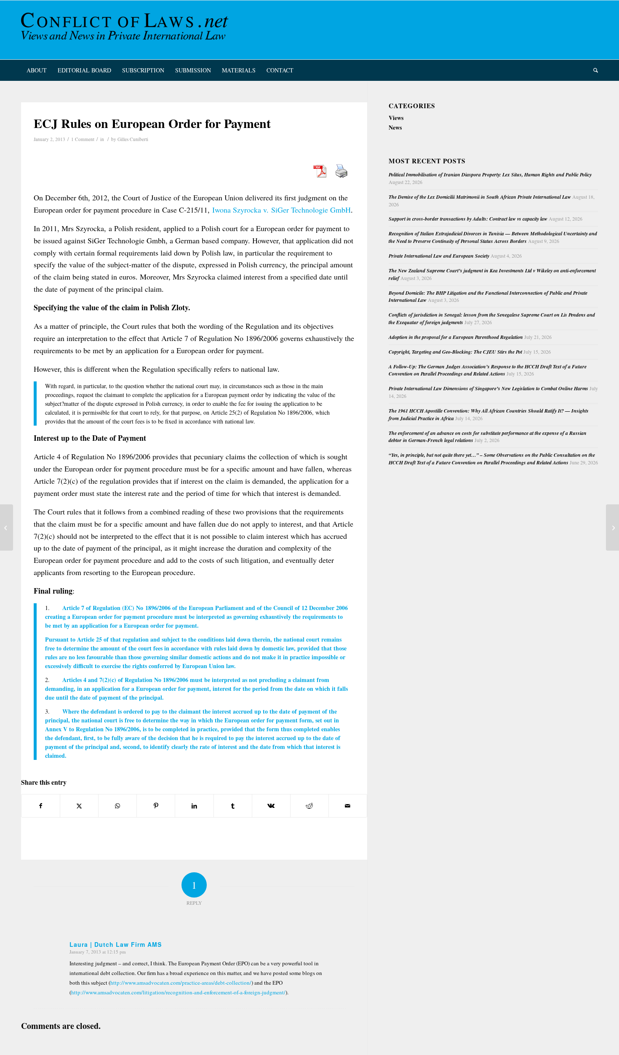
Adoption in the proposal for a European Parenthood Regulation (456, 337)
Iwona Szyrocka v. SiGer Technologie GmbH (281, 210)
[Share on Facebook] (40, 805)
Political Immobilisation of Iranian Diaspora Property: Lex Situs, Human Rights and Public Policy (490, 174)
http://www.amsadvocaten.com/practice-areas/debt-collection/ (180, 982)
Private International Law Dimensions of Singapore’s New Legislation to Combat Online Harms (488, 388)
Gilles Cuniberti (132, 139)
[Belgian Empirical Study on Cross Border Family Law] (6, 527)
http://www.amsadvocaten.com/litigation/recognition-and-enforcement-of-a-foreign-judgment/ (178, 992)
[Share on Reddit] (309, 805)
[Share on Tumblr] (233, 805)
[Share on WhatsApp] (117, 805)
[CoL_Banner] (126, 29)
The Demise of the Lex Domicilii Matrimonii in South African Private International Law (480, 196)
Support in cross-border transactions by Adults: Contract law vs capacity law (468, 218)
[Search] (593, 70)
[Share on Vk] (271, 805)
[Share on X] (79, 805)
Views (396, 117)
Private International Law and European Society (439, 255)
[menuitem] (36, 70)
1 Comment (82, 139)
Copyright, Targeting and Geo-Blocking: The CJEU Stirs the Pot (455, 351)
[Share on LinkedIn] (194, 805)
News (395, 127)
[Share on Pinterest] (156, 805)
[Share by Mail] (348, 805)
